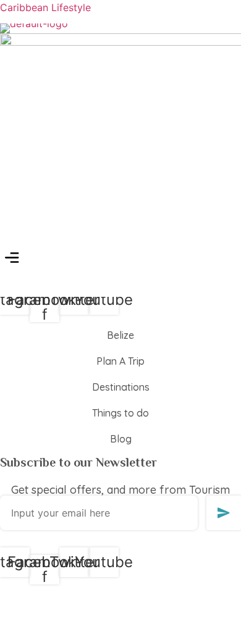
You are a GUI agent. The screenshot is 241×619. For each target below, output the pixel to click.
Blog (121, 439)
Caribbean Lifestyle (45, 7)
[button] (12, 259)
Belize (120, 335)
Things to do (120, 413)
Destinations (121, 387)
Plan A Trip (120, 361)
